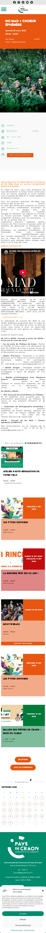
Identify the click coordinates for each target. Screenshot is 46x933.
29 (4, 822)
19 (29, 810)
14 (42, 804)
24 (17, 816)
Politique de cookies (17, 930)
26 (29, 816)
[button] (43, 891)
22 (4, 816)
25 (23, 816)
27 (35, 816)
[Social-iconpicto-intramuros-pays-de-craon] (31, 2)
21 (42, 810)
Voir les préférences (23, 925)
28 (42, 816)
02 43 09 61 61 (23, 870)
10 (17, 804)
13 (35, 804)
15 (4, 810)
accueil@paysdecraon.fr (23, 873)
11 (23, 804)
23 (10, 816)
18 (23, 810)
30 (10, 822)
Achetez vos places (23, 643)
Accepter (23, 914)
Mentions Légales (29, 930)
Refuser (23, 919)
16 (10, 810)
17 (17, 810)
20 (35, 810)
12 (29, 804)
